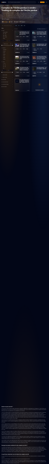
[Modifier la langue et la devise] (38, 2)
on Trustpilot (5, 19)
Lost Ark (3, 5)
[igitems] (4, 2)
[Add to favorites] (18, 32)
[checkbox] (33, 34)
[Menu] (46, 2)
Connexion (42, 2)
